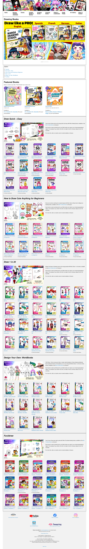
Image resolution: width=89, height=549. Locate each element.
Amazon (55, 111)
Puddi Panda (63, 13)
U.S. (5, 111)
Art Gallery (73, 12)
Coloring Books (47, 13)
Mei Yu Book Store (49, 125)
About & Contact (80, 13)
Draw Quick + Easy (9, 70)
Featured (7, 69)
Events (22, 12)
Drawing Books (39, 13)
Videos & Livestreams (57, 13)
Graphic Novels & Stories (31, 14)
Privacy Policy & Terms (44, 533)
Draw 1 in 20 (7, 73)
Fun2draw (7, 76)
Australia (15, 111)
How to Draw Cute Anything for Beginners (13, 72)
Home (5, 12)
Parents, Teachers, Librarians (15, 14)
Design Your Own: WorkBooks (11, 75)
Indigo (46, 113)
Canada (8, 111)
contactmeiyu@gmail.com (45, 530)
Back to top (44, 546)
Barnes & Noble (48, 111)
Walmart (59, 111)
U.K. (12, 111)
